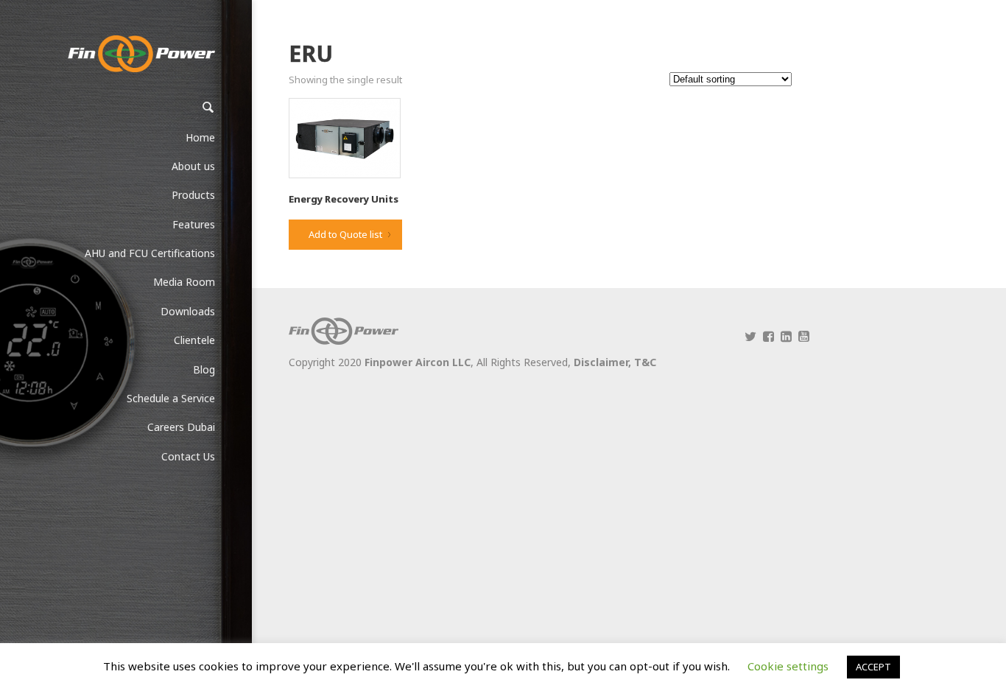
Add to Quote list (345, 234)
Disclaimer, (604, 362)
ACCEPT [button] (873, 666)
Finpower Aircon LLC (418, 362)
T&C (645, 362)
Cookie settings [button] (788, 666)
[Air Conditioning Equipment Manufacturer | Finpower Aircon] (141, 53)
